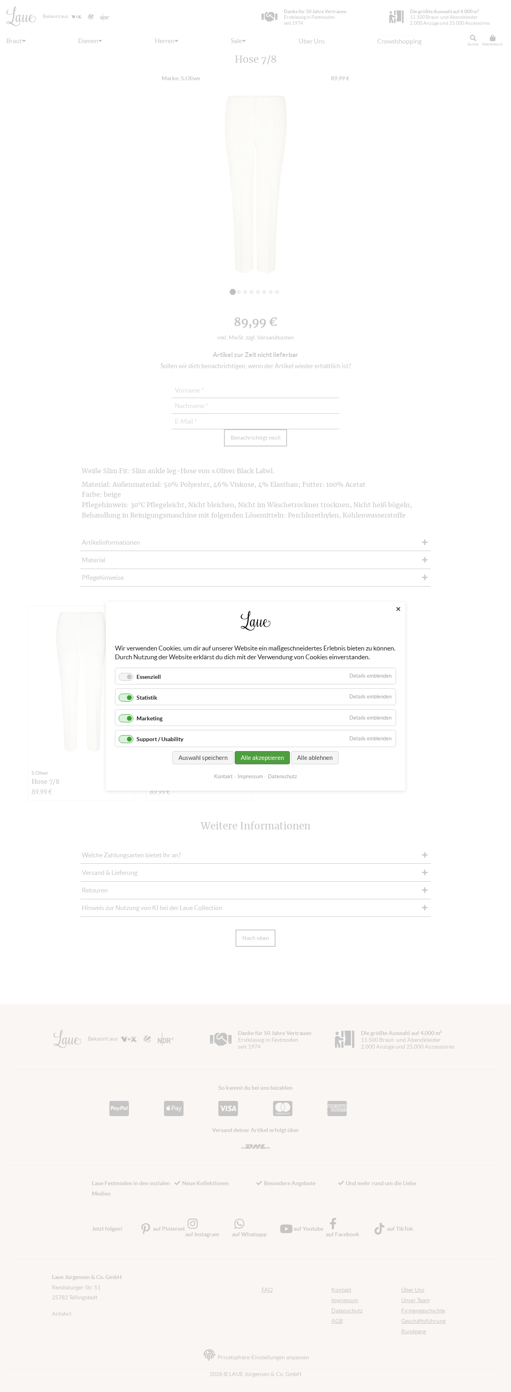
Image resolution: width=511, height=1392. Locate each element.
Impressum (250, 776)
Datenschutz (282, 776)
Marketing (149, 718)
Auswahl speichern (203, 757)
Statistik (147, 697)
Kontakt (223, 776)
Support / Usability (160, 739)
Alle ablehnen (315, 757)
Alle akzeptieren (262, 757)
